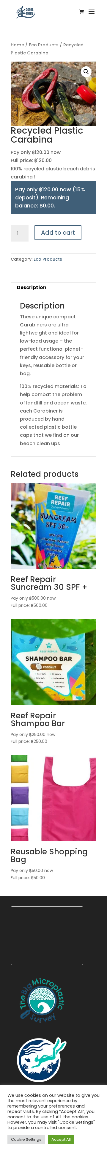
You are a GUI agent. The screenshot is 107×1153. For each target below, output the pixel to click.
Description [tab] (31, 287)
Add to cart (58, 232)
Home (17, 45)
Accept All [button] (61, 1139)
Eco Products (44, 45)
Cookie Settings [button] (26, 1139)
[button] (86, 71)
